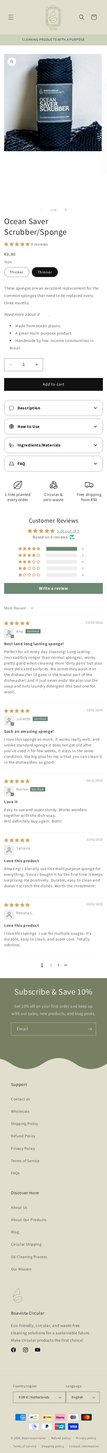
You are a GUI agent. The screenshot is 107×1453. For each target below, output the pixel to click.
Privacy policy (86, 1438)
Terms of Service (25, 1160)
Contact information (84, 1446)
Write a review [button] (53, 588)
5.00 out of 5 (68, 531)
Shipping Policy (24, 1123)
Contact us (20, 1099)
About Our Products (29, 1219)
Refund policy (61, 1438)
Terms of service (24, 1446)
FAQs (15, 1173)
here (44, 314)
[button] (11, 17)
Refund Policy (23, 1135)
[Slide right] (66, 210)
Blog (15, 1231)
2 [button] (51, 965)
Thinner (45, 272)
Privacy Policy (23, 1148)
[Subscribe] (90, 1029)
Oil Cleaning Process (29, 1256)
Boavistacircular (34, 1438)
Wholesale (20, 1111)
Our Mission (21, 1269)
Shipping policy (52, 1446)
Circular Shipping (26, 1244)
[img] (17, 623)
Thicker (17, 272)
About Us (19, 1207)
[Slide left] (41, 210)
